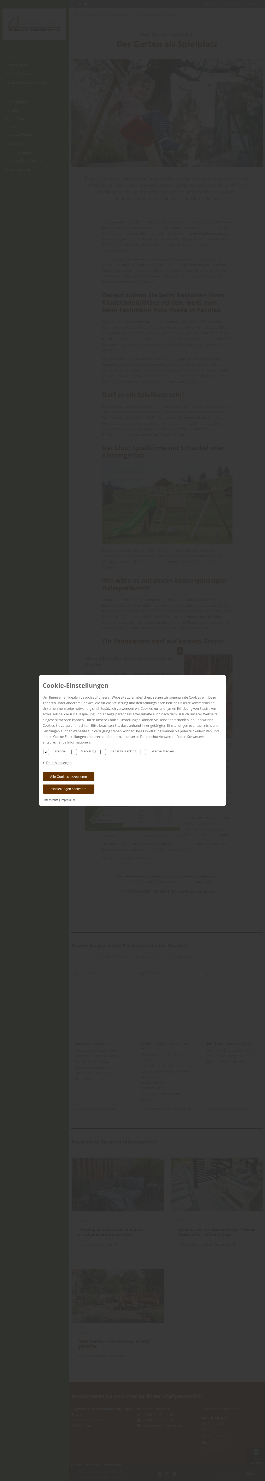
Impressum (68, 800)
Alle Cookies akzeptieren (68, 776)
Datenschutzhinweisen (158, 736)
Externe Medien (162, 751)
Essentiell (60, 751)
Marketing (88, 751)
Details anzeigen (59, 762)
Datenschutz (50, 800)
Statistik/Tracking (123, 751)
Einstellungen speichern (68, 789)
